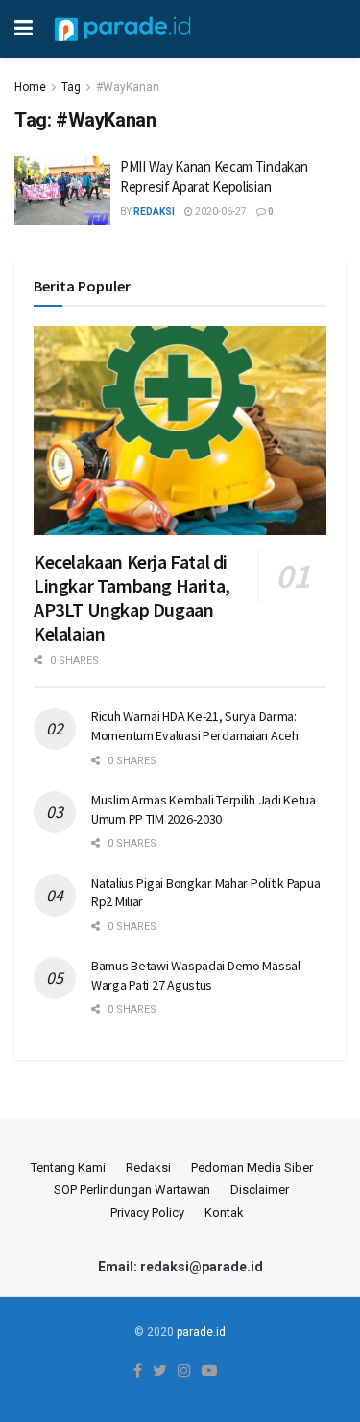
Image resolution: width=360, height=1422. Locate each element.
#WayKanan (127, 87)
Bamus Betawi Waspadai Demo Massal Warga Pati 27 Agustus (195, 975)
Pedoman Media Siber (252, 1167)
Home (30, 87)
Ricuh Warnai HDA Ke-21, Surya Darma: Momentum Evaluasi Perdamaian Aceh (195, 726)
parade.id (201, 1332)
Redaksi (148, 1167)
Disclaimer (259, 1189)
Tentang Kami (68, 1167)
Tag (71, 87)
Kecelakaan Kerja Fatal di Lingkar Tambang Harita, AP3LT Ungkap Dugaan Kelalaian (132, 597)
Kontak (224, 1212)
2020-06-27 (220, 211)
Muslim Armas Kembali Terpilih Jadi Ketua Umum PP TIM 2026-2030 (203, 809)
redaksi (154, 211)
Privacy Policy (147, 1212)
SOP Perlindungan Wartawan (132, 1189)
